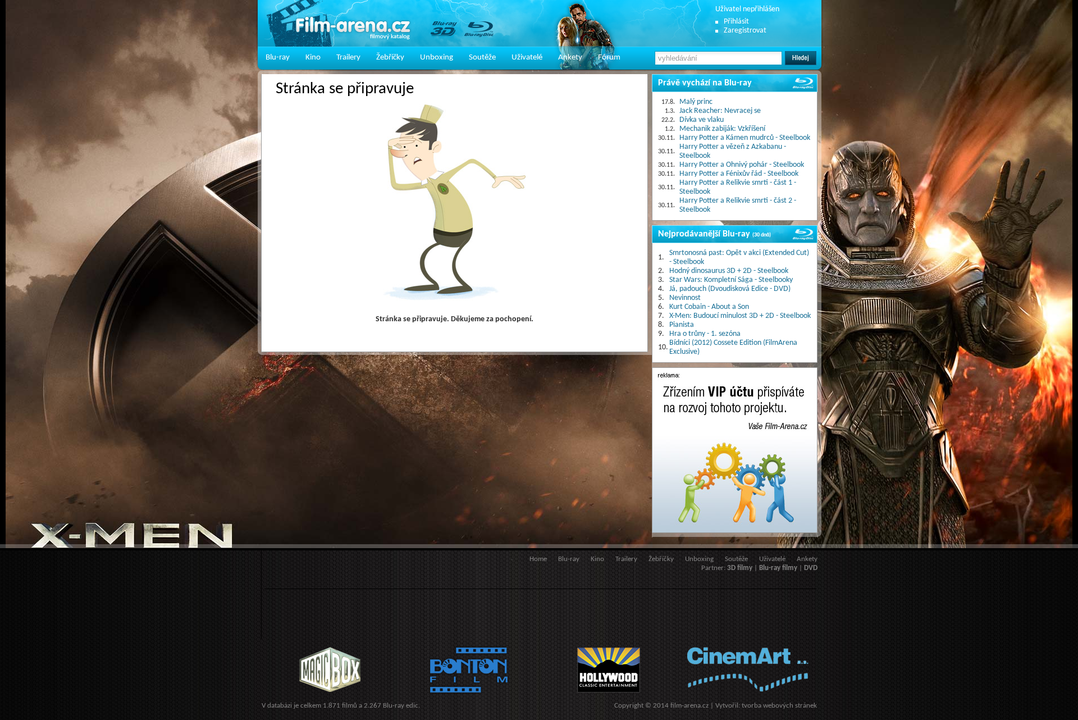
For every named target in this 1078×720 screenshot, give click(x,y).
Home (538, 559)
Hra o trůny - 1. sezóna (705, 334)
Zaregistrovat (745, 30)
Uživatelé (526, 57)
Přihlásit (736, 21)
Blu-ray (278, 57)
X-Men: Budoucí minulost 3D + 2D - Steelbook (740, 316)
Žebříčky (390, 57)
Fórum (609, 57)
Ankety (570, 57)
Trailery (348, 57)
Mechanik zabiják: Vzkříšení (722, 129)
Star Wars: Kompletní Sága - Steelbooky (731, 280)
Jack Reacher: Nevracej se (720, 111)
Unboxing (436, 57)
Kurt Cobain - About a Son (709, 307)
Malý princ (695, 102)
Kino (313, 57)
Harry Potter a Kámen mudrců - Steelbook (744, 138)
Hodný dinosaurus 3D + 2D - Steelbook (728, 271)
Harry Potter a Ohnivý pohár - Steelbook (741, 164)
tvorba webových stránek (779, 705)
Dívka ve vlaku (701, 120)
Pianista (681, 325)
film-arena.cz (689, 705)
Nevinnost (685, 298)
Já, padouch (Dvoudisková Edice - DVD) (730, 289)
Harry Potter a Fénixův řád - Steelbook (738, 173)
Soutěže (482, 57)
